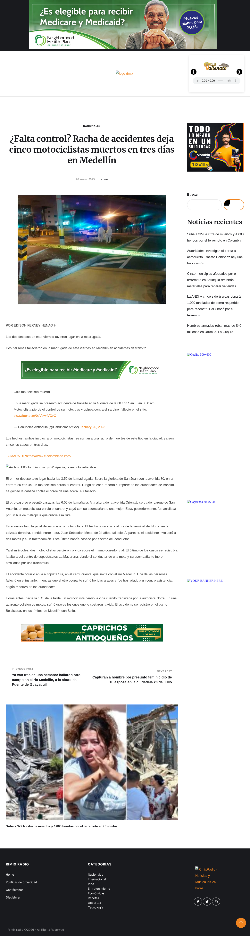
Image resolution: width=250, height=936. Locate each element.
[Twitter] (207, 902)
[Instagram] (216, 902)
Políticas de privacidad (21, 882)
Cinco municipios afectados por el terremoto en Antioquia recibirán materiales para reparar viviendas (212, 280)
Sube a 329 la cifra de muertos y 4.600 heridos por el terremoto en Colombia (62, 826)
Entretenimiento (99, 888)
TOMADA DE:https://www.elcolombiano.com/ (38, 456)
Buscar (192, 194)
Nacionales (92, 125)
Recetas (93, 898)
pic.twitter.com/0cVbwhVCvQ (35, 416)
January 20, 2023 (92, 427)
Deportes (94, 903)
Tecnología (95, 907)
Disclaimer (13, 897)
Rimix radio (15, 930)
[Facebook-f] (198, 902)
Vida (91, 884)
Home (10, 874)
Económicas (96, 893)
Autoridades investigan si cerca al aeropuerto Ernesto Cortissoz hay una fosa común (215, 257)
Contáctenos (14, 890)
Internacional (97, 879)
